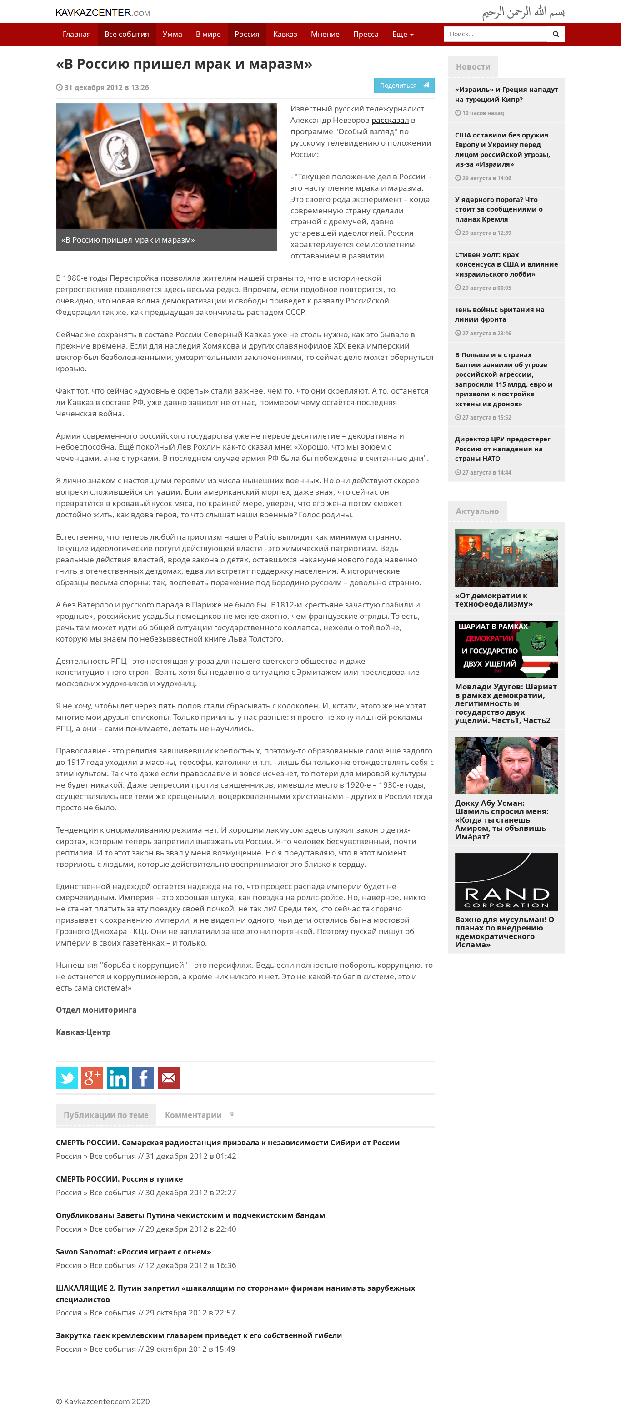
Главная (77, 34)
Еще (400, 34)
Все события (127, 34)
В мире (208, 34)
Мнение (325, 34)
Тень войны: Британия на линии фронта (500, 321)
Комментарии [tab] (199, 1115)
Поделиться (401, 85)
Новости (473, 66)
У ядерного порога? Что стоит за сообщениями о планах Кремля (499, 216)
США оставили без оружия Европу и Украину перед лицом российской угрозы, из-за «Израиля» (502, 156)
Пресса (366, 34)
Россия (247, 34)
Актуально (477, 511)
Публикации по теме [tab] (106, 1115)
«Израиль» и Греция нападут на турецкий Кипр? (506, 100)
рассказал (390, 120)
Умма (172, 34)
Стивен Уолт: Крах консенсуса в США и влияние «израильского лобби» (506, 271)
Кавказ (285, 34)
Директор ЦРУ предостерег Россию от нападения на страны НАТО (503, 455)
